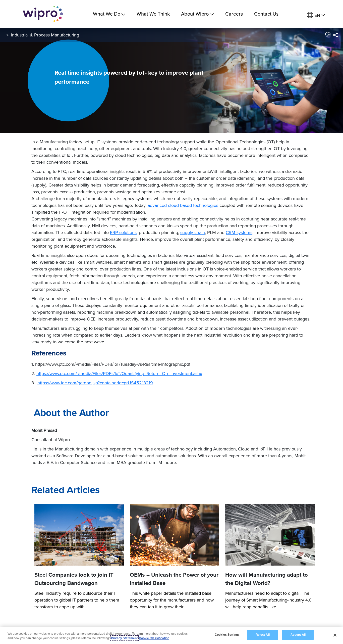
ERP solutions (123, 232)
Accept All (298, 634)
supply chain (192, 232)
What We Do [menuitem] (106, 13)
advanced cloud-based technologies (183, 205)
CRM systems (239, 232)
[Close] (334, 634)
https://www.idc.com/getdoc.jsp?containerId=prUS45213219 (95, 383)
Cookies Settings (227, 634)
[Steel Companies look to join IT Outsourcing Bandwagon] (79, 535)
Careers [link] (234, 13)
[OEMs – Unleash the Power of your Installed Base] (174, 535)
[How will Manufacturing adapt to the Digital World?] (270, 535)
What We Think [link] (153, 13)
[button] (327, 35)
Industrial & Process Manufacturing (45, 35)
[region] (171, 635)
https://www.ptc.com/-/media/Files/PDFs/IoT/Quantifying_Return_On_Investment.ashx (119, 373)
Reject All (263, 634)
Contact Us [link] (266, 13)
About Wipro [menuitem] (195, 13)
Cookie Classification (154, 638)
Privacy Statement (124, 638)
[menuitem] (316, 15)
